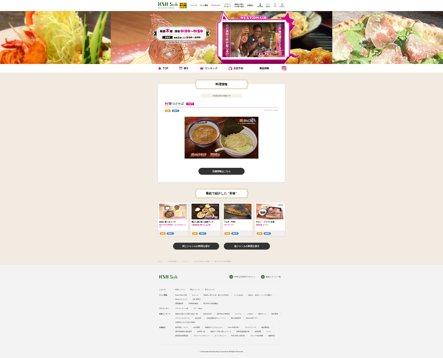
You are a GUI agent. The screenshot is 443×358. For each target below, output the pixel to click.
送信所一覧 (201, 331)
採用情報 (260, 6)
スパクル (238, 314)
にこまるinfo (238, 295)
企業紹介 (250, 5)
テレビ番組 (204, 5)
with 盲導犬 (197, 299)
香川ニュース (210, 289)
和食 (167, 111)
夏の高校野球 (236, 318)
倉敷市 (267, 233)
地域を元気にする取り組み (239, 5)
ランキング (211, 68)
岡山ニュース (195, 289)
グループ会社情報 (256, 336)
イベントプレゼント (227, 5)
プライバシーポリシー (201, 336)
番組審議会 (265, 327)
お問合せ (282, 6)
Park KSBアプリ (252, 318)
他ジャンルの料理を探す (247, 246)
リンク (268, 331)
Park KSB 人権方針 (238, 336)
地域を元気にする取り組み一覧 (186, 314)
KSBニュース (180, 289)
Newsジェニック (181, 299)
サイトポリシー (220, 336)
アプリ (275, 6)
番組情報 (264, 68)
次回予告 (238, 68)
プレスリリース (250, 327)
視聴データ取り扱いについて (220, 331)
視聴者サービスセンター (214, 327)
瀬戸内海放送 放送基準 (183, 331)
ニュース (194, 5)
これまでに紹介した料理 (201, 261)
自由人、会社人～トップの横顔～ (260, 295)
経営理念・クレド (181, 327)
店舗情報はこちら (221, 171)
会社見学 (198, 318)
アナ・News (197, 308)
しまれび (250, 314)
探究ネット (262, 314)
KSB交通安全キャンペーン (216, 318)
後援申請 (271, 336)
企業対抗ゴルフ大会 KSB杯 (185, 322)
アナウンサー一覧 (181, 308)
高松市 (175, 111)
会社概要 (196, 327)
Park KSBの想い (234, 327)
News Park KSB (181, 295)
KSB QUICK (207, 314)
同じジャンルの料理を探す (196, 246)
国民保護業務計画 (242, 331)
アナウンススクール (182, 318)
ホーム (160, 261)
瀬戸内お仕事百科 (223, 314)
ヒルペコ (185, 261)
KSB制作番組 (172, 261)
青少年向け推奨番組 (210, 303)
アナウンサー (216, 5)
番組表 (268, 6)
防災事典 (275, 314)
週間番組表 (179, 303)
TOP (165, 68)
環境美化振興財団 (181, 336)
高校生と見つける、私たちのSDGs (216, 295)
